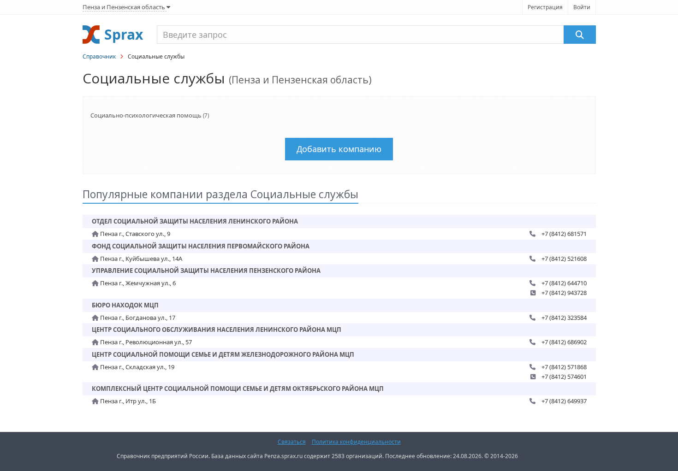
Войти (581, 7)
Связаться (292, 442)
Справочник (99, 56)
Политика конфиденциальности (356, 442)
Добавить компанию (339, 148)
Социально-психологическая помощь (146, 115)
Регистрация (545, 7)
